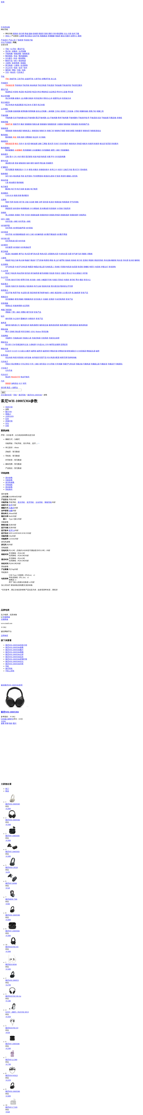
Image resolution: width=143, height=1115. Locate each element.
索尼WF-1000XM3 (12, 852)
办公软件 (16, 319)
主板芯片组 (67, 169)
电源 (39, 157)
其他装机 (83, 169)
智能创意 (86, 131)
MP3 (15, 61)
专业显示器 (25, 293)
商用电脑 (31, 111)
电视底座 (65, 202)
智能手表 (9, 124)
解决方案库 (65, 36)
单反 (15, 56)
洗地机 (57, 267)
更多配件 (114, 144)
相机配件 (4, 141)
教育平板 (16, 293)
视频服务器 (28, 299)
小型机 (76, 111)
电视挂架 (58, 202)
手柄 (22, 215)
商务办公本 (47, 98)
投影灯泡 (14, 286)
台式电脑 (22, 51)
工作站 (57, 111)
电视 (7, 202)
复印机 (72, 280)
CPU (15, 157)
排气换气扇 (76, 254)
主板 (7, 157)
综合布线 (9, 357)
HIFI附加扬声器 (19, 228)
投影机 (8, 286)
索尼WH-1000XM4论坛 (14, 661)
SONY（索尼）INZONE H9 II (17, 1012)
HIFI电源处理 (25, 247)
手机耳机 (25, 85)
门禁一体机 (15, 312)
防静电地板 (72, 357)
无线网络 (4, 336)
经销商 (35, 34)
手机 (7, 49)
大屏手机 (37, 79)
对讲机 (15, 92)
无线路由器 (17, 338)
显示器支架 (55, 286)
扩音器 (57, 176)
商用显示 (4, 290)
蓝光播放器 (44, 208)
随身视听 (4, 174)
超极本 (14, 51)
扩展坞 (34, 105)
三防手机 (20, 79)
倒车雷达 (42, 364)
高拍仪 (60, 280)
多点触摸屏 (76, 293)
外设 (15, 58)
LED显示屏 (66, 293)
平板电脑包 (73, 118)
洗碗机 (84, 254)
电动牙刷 (20, 273)
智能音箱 (35, 131)
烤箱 (51, 260)
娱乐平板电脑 (29, 118)
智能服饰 (43, 124)
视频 (8, 414)
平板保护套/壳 (83, 118)
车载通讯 (118, 364)
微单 (23, 137)
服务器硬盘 (34, 325)
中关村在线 (5, 27)
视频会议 (9, 306)
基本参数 (9, 478)
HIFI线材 (16, 247)
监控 (20, 68)
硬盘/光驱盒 (33, 169)
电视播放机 (25, 208)
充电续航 (9, 485)
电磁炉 (27, 260)
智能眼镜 (28, 124)
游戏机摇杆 (74, 215)
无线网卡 (9, 338)
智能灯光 (42, 131)
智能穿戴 (17, 54)
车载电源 (86, 364)
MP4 (11, 176)
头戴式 (11, 508)
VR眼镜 (60, 124)
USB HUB (9, 195)
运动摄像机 (36, 150)
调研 (50, 34)
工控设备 (69, 111)
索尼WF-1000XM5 (12, 836)
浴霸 (70, 254)
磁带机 (33, 351)
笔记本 (8, 51)
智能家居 (25, 54)
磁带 (97, 351)
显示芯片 (76, 169)
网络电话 (45, 92)
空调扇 (63, 267)
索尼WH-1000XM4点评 (14, 654)
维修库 (58, 36)
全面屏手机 (29, 79)
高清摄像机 (27, 150)
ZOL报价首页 (6, 395)
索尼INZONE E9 (11, 1028)
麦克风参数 (9, 482)
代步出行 (4, 375)
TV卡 (26, 169)
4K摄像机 (18, 150)
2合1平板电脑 (51, 118)
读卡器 (27, 144)
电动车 (13, 72)
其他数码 (4, 193)
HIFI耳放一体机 (24, 221)
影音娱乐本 (66, 98)
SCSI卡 (15, 351)
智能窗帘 (78, 131)
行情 (54, 34)
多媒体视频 (17, 306)
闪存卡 (21, 144)
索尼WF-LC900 (11, 1060)
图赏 (80, 36)
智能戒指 (74, 124)
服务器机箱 (73, 325)
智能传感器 (17, 131)
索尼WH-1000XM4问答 (14, 664)
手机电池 (18, 85)
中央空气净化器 (21, 267)
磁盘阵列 (46, 351)
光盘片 (60, 169)
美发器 (52, 273)
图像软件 (24, 319)
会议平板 (9, 293)
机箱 (35, 157)
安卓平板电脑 (18, 118)
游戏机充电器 (54, 215)
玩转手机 (36, 36)
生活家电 (24, 65)
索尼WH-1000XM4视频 (14, 652)
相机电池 (72, 144)
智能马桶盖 (70, 131)
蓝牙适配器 (9, 169)
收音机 (98, 267)
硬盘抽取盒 (71, 351)
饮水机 (131, 260)
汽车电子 (20, 72)
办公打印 (9, 68)
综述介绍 (9, 407)
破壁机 (62, 260)
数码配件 (25, 195)
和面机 (91, 260)
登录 (2, 2)
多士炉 (56, 260)
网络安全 (4, 342)
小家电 (16, 65)
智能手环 (16, 124)
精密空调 (63, 357)
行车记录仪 (25, 364)
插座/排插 (17, 195)
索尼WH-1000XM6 (12, 915)
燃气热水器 (34, 254)
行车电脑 (58, 364)
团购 (30, 34)
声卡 (53, 157)
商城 (26, 34)
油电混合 (14, 383)
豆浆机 (85, 260)
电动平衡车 (25, 377)
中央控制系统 (60, 299)
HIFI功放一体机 (11, 221)
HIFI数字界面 (62, 234)
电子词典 (20, 189)
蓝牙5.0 (12, 530)
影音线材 (52, 208)
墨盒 (77, 280)
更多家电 (112, 267)
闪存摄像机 (46, 150)
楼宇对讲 (30, 312)
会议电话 (52, 92)
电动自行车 (15, 377)
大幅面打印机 (46, 280)
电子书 (14, 189)
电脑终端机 (84, 111)
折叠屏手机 (46, 79)
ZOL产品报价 (6, 42)
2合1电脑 (24, 98)
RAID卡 (8, 351)
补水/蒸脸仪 (77, 273)
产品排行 (4, 40)
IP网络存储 (62, 351)
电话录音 (28, 92)
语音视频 (4, 303)
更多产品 (84, 293)
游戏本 (31, 98)
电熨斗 (92, 267)
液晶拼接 (58, 293)
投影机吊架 (46, 286)
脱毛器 (27, 273)
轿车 (24, 383)
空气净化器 (9, 267)
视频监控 (4, 297)
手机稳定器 (9, 85)
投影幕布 (30, 286)
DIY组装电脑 (60, 157)
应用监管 (64, 344)
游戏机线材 (64, 215)
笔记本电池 (9, 105)
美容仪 (57, 273)
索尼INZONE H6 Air (13, 996)
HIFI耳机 (8, 228)
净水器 (125, 260)
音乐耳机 (21, 502)
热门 (7, 789)
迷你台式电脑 (41, 111)
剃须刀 (8, 273)
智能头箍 (35, 124)
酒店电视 (33, 293)
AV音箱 (60, 208)
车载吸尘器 (95, 364)
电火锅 (21, 260)
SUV (20, 383)
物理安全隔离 (54, 344)
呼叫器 (70, 92)
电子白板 (37, 286)
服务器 (8, 70)
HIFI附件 (4, 245)
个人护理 (4, 271)
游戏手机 (13, 79)
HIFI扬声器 (5, 225)
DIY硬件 (8, 58)
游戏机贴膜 (34, 215)
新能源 (8, 383)
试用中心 (74, 36)
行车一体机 (34, 364)
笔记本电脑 (5, 96)
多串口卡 (53, 169)
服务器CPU (15, 325)
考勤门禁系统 (6, 310)
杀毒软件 (31, 319)
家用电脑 (24, 111)
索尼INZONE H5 (11, 947)
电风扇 (69, 267)
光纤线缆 (35, 357)
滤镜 (40, 144)
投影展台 (22, 286)
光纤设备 (27, 357)
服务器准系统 (54, 325)
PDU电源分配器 (53, 357)
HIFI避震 (8, 247)
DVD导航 (51, 364)
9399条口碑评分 (7, 719)
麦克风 (75, 176)
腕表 (22, 124)
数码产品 (9, 61)
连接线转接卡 (44, 169)
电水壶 (119, 260)
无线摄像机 (64, 150)
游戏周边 (82, 215)
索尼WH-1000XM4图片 (14, 650)
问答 (70, 34)
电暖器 (30, 267)
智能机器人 (26, 131)
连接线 (119, 118)
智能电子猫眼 (60, 131)
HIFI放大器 (5, 238)
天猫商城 (4, 619)
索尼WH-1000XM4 (34, 395)
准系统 (63, 111)
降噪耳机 (48, 502)
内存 (19, 157)
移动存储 (4, 180)
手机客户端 (28, 40)
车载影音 (103, 364)
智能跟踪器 (51, 124)
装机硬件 (4, 154)
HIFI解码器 (38, 234)
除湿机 (80, 267)
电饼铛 (46, 260)
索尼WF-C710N (11, 1107)
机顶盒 (51, 202)
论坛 (65, 34)
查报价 (15, 34)
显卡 (11, 157)
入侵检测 (32, 344)
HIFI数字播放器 (50, 234)
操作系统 (9, 319)
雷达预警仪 (15, 364)
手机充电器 (42, 85)
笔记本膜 (41, 105)
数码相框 (20, 182)
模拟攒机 (59, 34)
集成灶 (8, 254)
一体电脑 (50, 111)
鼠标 (28, 163)
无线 (19, 70)
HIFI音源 (4, 232)
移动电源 (22, 61)
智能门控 (50, 131)
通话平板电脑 (40, 118)
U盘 (6, 182)
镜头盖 (102, 144)
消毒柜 (90, 254)
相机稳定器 (9, 144)
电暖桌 (36, 267)
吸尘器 (42, 267)
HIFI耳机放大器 (11, 241)
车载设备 (112, 118)
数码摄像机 (23, 56)
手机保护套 (66, 85)
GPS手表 (8, 370)
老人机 (53, 79)
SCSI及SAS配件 (24, 351)
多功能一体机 (35, 280)
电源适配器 (19, 105)
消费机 (23, 312)
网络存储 (4, 349)
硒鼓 (81, 280)
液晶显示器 (9, 163)
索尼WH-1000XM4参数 (14, 647)
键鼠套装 (22, 163)
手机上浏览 (9, 671)
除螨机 (86, 267)
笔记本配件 (5, 102)
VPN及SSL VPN (42, 344)
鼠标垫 (37, 163)
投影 (15, 68)
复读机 (27, 189)
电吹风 (14, 273)
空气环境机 (74, 202)
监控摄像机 (9, 299)
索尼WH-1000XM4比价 (14, 657)
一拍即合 (14, 387)
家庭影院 (9, 208)
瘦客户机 (92, 111)
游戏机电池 (44, 215)
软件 (25, 68)
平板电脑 (9, 54)
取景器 (108, 144)
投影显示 (4, 284)
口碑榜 (21, 36)
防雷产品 (42, 357)
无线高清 (66, 208)
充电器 (79, 144)
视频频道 (43, 36)
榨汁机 (79, 260)
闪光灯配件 (63, 144)
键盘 (32, 163)
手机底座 (50, 85)
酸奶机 (114, 260)
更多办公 (87, 280)
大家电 (8, 63)
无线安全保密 (54, 338)
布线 (23, 70)
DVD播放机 (34, 208)
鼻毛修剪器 (34, 273)
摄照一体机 (55, 150)
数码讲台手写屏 (66, 286)
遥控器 (45, 202)
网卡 (7, 331)
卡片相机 (42, 137)
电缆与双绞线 (18, 357)
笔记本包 (27, 105)
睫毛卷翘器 (44, 273)
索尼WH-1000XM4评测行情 (16, 659)
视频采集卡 (19, 169)
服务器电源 (83, 325)
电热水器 (43, 254)
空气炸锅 (39, 260)
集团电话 (9, 92)
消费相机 (28, 137)
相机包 (85, 144)
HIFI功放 (21, 241)
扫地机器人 (49, 267)
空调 (11, 202)
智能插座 (9, 131)
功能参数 (9, 480)
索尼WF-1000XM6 (12, 1044)
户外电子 (4, 368)
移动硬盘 (12, 182)
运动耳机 (39, 502)
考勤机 (8, 312)
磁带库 (39, 351)
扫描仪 (55, 280)
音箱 (16, 163)
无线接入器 (26, 338)
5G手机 (13, 49)
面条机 (68, 260)
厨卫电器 (9, 65)
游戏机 (23, 63)
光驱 (48, 157)
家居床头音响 (49, 176)
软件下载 (75, 34)
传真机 (66, 280)
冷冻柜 (31, 202)
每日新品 (28, 36)
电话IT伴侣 (36, 92)
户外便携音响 (37, 176)
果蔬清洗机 (98, 260)
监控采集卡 (38, 299)
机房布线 (4, 355)
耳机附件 (9, 489)
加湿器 (74, 267)
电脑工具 (100, 111)
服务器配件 (64, 325)
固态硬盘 (29, 157)
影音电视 (15, 63)
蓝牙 (10, 505)
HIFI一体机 (5, 219)
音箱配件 (49, 163)
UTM (13, 344)
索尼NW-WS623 (11, 1075)
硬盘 (23, 157)
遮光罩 (50, 144)
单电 (19, 137)
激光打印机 (15, 280)
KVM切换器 (81, 351)
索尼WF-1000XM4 (12, 931)
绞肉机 (73, 260)
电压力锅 (14, 260)
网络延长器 (90, 351)
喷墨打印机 (25, 280)
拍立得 (35, 137)
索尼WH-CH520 (11, 867)
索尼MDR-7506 (11, 899)
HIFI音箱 (29, 228)
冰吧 (40, 202)
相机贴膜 (34, 144)
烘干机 (22, 202)
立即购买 (4, 635)
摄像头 (69, 176)
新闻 (46, 34)
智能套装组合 (95, 131)
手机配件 (4, 83)
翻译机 (8, 189)
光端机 (45, 299)
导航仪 (8, 364)
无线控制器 (36, 338)
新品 (8, 387)
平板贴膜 (105, 118)
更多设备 (45, 331)
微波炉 (33, 260)
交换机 (12, 331)
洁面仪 (63, 273)
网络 (14, 70)
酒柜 (36, 202)
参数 (2, 723)
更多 (8, 36)
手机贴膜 (58, 85)
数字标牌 (41, 293)
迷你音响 (16, 208)
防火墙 (8, 344)
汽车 (7, 72)
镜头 (16, 144)
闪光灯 (56, 144)
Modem (38, 331)
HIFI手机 (8, 234)
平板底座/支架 (95, 118)
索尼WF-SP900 (11, 883)
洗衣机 (16, 202)
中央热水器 (63, 254)
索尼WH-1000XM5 (12, 804)
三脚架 (44, 144)
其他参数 (9, 487)
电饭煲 (8, 260)
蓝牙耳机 (30, 502)
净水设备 (107, 260)
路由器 (18, 331)
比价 (7, 419)
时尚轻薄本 (38, 98)
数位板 (43, 163)
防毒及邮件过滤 (22, 344)
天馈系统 (44, 338)
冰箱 (27, 202)
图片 (8, 412)
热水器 (27, 254)
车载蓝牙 (111, 364)
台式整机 (4, 109)
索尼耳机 (22, 395)
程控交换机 (25, 331)
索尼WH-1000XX (12, 980)
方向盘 (27, 215)
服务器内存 (25, 325)
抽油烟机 (14, 254)
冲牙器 (85, 273)
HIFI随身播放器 (19, 234)
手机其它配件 (77, 85)
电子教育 (4, 187)
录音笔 (63, 176)
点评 (9, 416)
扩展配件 (4, 167)
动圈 (10, 511)
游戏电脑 (16, 111)
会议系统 (25, 306)
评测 (6, 723)
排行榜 (21, 34)
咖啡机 (137, 260)
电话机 (21, 92)
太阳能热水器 (52, 254)
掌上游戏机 (9, 215)
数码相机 (9, 56)
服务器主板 (43, 325)
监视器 (51, 299)
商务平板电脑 (63, 118)
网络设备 (4, 329)
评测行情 (9, 421)
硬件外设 (4, 161)
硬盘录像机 (19, 299)
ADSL (32, 331)
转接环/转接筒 (93, 144)
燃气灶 (21, 254)
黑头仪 (69, 273)
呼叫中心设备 (62, 92)
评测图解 (51, 36)
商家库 (41, 34)
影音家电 (4, 206)
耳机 (22, 176)
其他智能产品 (84, 124)
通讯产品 (21, 49)
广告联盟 (19, 40)
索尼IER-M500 (11, 964)
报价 (11, 723)
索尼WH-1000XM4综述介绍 (16, 645)
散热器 (43, 157)
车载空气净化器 (69, 364)
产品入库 (12, 40)
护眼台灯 (104, 267)
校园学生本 (57, 98)
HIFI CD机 (30, 234)
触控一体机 (49, 293)
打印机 (8, 280)
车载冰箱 (79, 364)
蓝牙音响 (28, 176)
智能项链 (66, 124)
